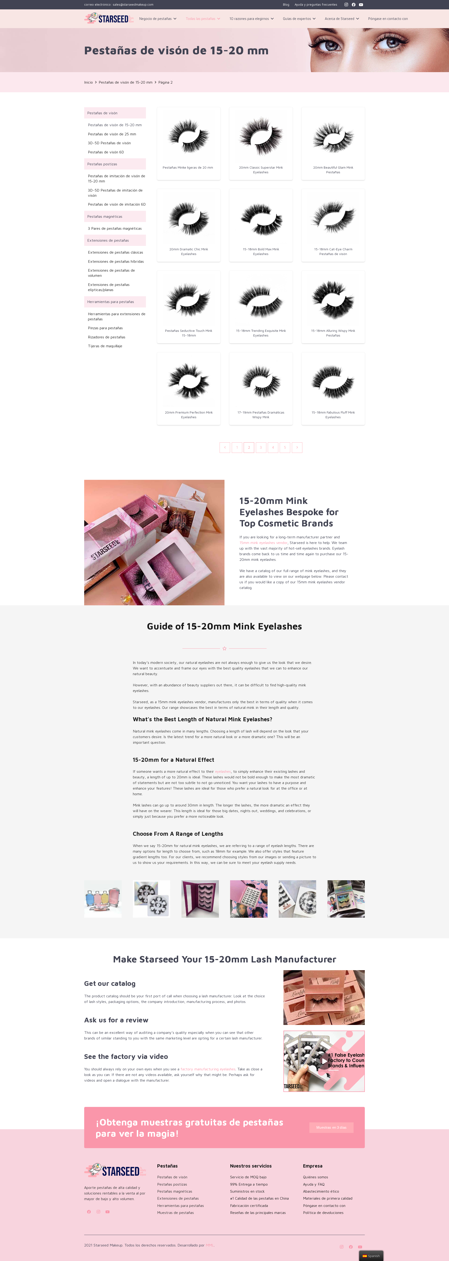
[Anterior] (225, 447)
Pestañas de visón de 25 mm (112, 134)
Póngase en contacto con (324, 1205)
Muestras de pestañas (175, 1212)
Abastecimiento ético (321, 1191)
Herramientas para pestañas (110, 302)
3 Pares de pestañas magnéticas (115, 228)
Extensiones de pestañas (108, 240)
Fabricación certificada (249, 1205)
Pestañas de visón (102, 113)
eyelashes (223, 771)
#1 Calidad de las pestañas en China (259, 1198)
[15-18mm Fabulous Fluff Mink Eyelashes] (333, 381)
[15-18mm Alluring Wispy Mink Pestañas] (333, 300)
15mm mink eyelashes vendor (263, 542)
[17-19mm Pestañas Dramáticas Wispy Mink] (261, 381)
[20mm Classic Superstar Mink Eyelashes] (261, 136)
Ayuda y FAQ (314, 1184)
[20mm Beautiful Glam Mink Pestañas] (333, 136)
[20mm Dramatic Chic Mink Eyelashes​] (189, 218)
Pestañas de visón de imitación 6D (117, 204)
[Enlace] (109, 18)
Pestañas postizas (102, 164)
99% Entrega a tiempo (249, 1184)
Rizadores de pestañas (106, 337)
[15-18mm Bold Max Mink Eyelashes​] (261, 218)
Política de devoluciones (323, 1212)
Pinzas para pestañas (105, 328)
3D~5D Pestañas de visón (109, 143)
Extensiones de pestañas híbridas (116, 261)
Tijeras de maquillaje (105, 346)
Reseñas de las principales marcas (258, 1212)
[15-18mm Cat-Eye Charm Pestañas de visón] (333, 218)
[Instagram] (346, 4)
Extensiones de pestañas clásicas (115, 252)
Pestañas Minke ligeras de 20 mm (188, 167)
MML (210, 1245)
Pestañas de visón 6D (106, 152)
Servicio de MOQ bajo (248, 1177)
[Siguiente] (297, 447)
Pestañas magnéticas (104, 216)
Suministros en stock (247, 1191)
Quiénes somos (315, 1177)
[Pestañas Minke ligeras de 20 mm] (189, 136)
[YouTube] (361, 4)
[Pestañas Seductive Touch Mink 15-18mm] (189, 300)
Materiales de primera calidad (327, 1198)
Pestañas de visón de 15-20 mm (115, 125)
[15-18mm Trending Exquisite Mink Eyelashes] (261, 300)
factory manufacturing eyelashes (208, 1069)
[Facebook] (353, 4)
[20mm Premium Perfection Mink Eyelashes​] (189, 381)
